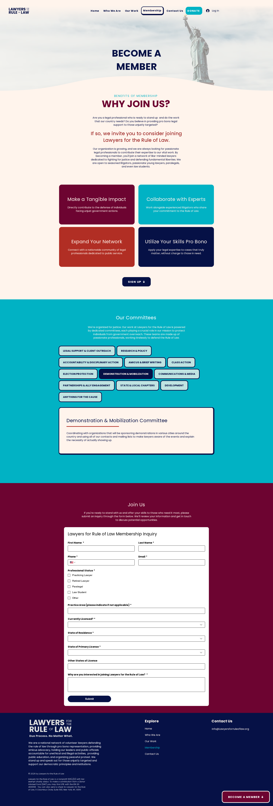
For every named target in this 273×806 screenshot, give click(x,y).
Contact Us (152, 754)
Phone (73, 556)
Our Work (150, 741)
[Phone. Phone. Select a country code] (73, 562)
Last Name (146, 542)
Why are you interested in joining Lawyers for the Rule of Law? (108, 674)
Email (142, 556)
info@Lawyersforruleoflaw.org (230, 729)
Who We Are (152, 735)
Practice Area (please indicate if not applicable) (99, 605)
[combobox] (136, 625)
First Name (76, 542)
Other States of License (82, 660)
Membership (152, 747)
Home (148, 728)
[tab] (87, 351)
